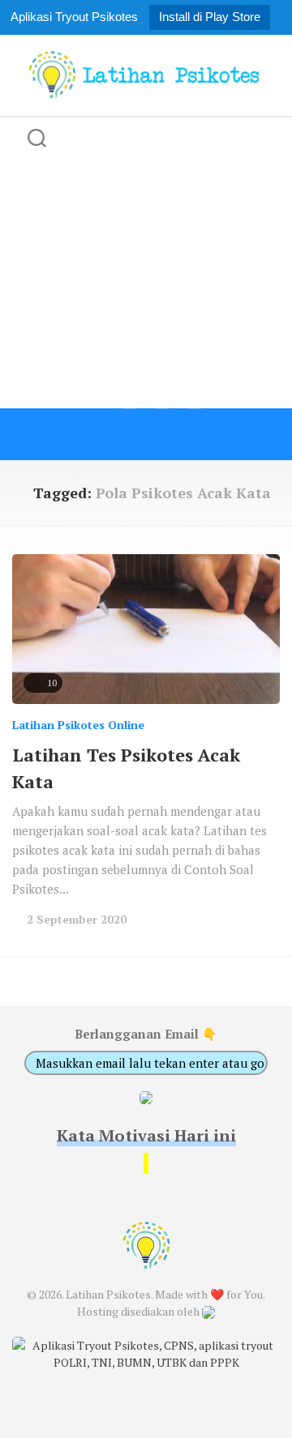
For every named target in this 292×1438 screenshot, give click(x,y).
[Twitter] (130, 434)
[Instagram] (162, 434)
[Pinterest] (194, 434)
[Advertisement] (146, 262)
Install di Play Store (209, 16)
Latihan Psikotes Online (78, 724)
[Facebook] (97, 434)
